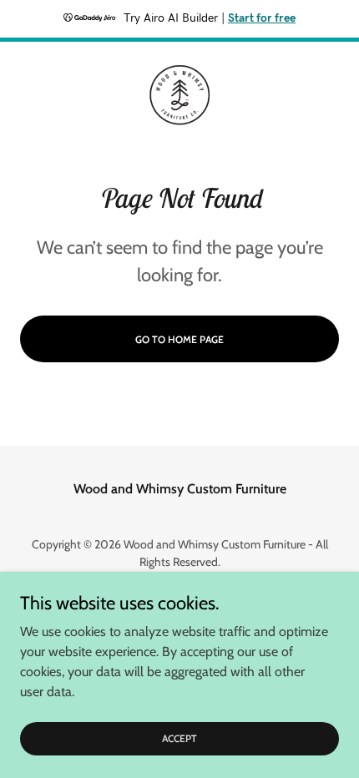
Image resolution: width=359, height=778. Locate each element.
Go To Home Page (179, 339)
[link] (179, 95)
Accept (179, 738)
